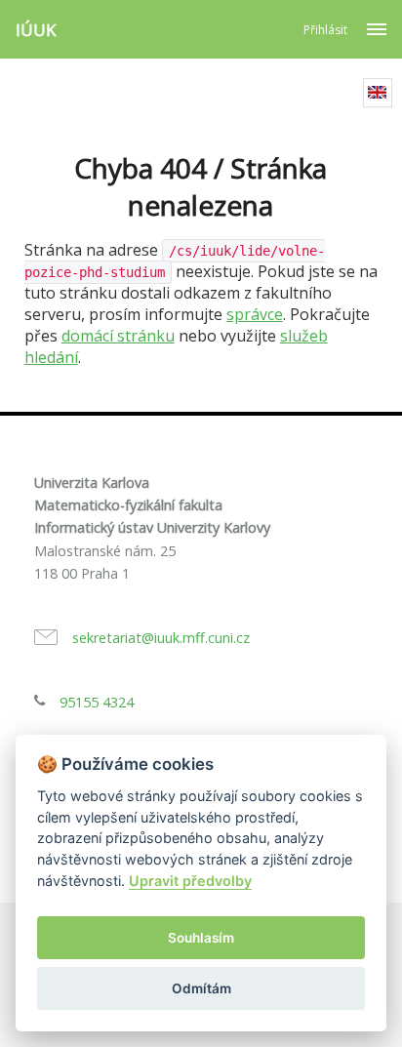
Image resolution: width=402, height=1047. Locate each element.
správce (254, 314)
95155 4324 (97, 702)
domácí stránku (118, 335)
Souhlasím (201, 938)
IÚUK (36, 30)
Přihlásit (325, 29)
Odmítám (201, 988)
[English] (377, 92)
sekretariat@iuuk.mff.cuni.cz (161, 637)
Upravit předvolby (190, 880)
